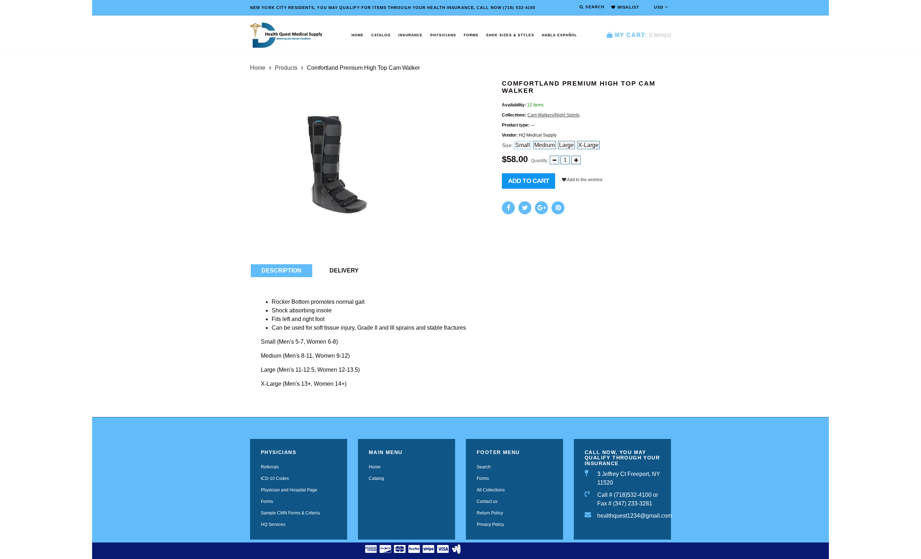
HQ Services (273, 524)
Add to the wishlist (584, 179)
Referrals (270, 466)
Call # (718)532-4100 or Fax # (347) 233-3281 (627, 499)
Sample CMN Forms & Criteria (290, 513)
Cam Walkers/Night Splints (553, 115)
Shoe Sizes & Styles (510, 35)
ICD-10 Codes (275, 478)
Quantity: (539, 160)
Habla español (559, 35)
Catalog (381, 35)
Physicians (443, 35)
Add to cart (528, 180)
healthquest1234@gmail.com (628, 516)
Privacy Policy (490, 524)
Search (484, 466)
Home (357, 35)
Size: (507, 145)
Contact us (487, 501)
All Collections (491, 489)
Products (286, 68)
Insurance (410, 35)
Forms (471, 35)
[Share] (508, 207)
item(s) (643, 35)
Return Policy (490, 513)
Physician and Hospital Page (289, 489)
